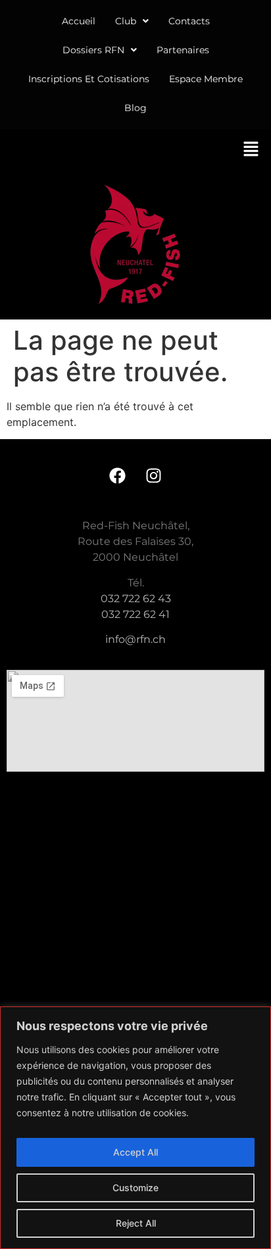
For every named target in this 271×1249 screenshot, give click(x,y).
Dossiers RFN (93, 50)
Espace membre (206, 79)
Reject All (136, 1223)
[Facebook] (117, 475)
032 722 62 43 (136, 598)
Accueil (78, 21)
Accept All (135, 1152)
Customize (135, 1187)
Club (125, 21)
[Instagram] (153, 475)
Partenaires (183, 50)
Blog (135, 108)
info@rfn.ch (135, 639)
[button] (132, 21)
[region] (135, 1127)
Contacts (189, 21)
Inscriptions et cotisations (88, 79)
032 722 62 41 (135, 614)
